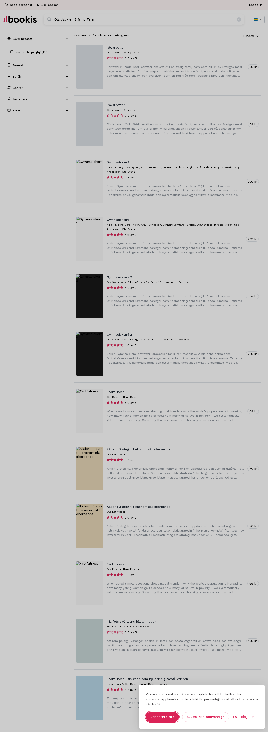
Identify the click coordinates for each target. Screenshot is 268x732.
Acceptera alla (162, 717)
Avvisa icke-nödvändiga (206, 717)
